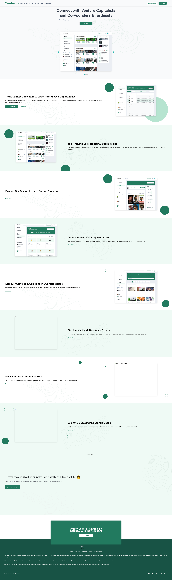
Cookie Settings (164, 573)
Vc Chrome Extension (46, 3)
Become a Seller (152, 3)
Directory (28, 3)
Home (17, 3)
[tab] (84, 74)
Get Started (162, 3)
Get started (12, 106)
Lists (38, 3)
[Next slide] (113, 52)
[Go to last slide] (58, 52)
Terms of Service (155, 573)
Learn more (23, 106)
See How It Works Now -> (12, 487)
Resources (22, 3)
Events (34, 3)
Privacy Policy (148, 573)
